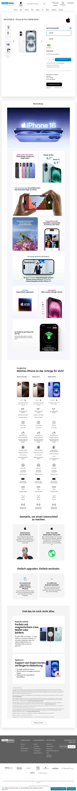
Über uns (23, 744)
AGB (47, 753)
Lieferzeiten (36, 746)
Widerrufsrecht (49, 746)
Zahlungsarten (37, 750)
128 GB (51, 33)
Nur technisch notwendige (58, 788)
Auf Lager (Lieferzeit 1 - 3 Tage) (55, 63)
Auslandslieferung (38, 753)
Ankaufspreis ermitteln (54, 84)
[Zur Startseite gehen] (8, 3)
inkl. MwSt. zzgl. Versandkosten (52, 54)
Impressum (49, 744)
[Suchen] (44, 4)
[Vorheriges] (13, 41)
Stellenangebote (24, 748)
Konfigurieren (71, 788)
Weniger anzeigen (38, 723)
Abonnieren (72, 746)
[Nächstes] (42, 41)
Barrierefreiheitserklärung (52, 750)
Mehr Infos (48, 87)
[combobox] (34, 4)
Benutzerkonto (24, 750)
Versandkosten (37, 748)
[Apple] (61, 20)
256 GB (51, 39)
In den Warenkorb (63, 59)
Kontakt (35, 744)
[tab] (38, 103)
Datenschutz (49, 748)
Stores (22, 746)
